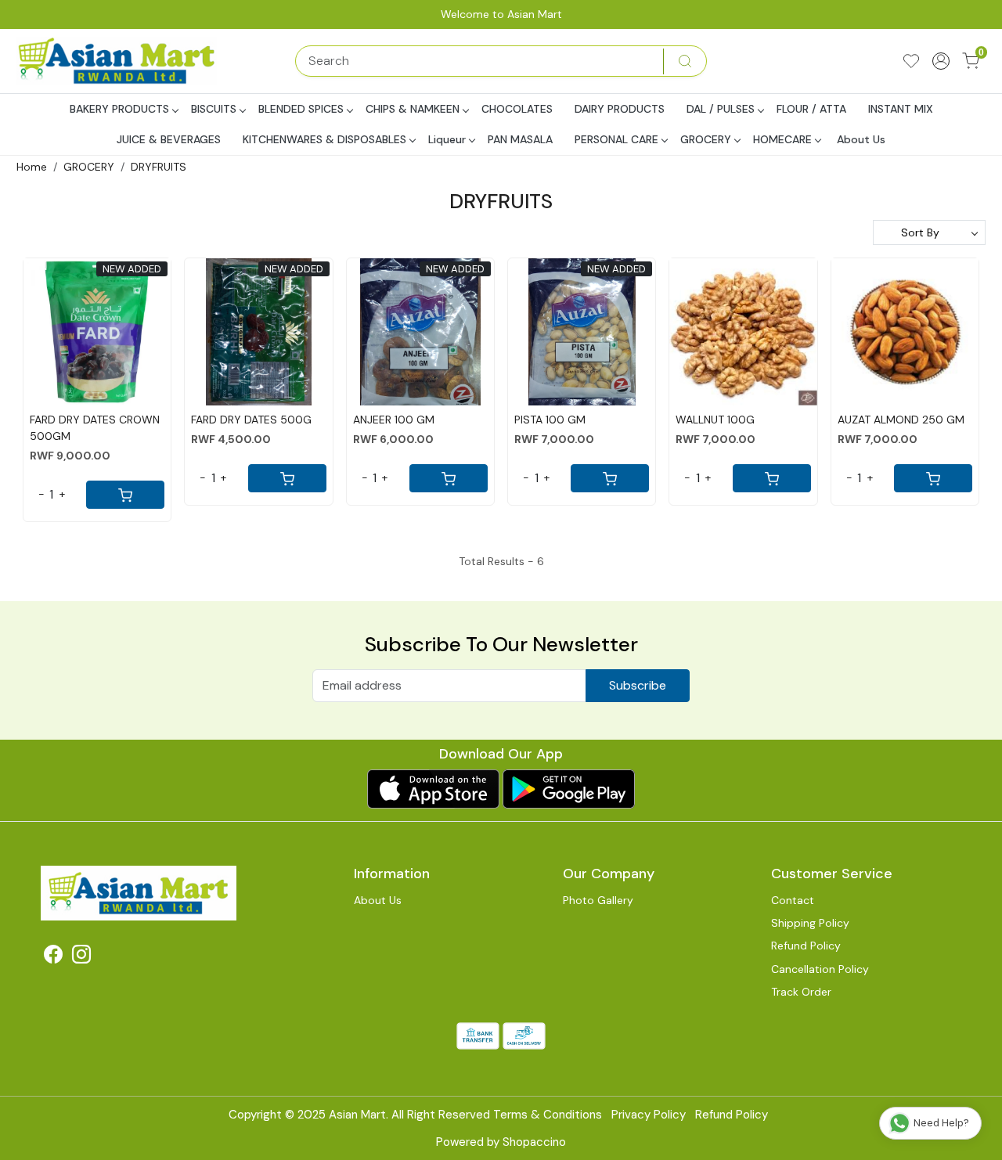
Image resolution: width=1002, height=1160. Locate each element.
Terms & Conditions (547, 1114)
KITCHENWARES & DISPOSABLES (324, 139)
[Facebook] (53, 957)
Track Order (801, 992)
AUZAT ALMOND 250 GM (901, 419)
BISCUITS (213, 109)
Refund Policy (806, 945)
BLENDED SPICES (301, 109)
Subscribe (637, 685)
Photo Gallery (598, 900)
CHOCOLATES (517, 109)
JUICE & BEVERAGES (169, 139)
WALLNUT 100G (715, 419)
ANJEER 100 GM (393, 419)
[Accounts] (941, 61)
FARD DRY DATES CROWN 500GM (95, 427)
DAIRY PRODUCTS (620, 109)
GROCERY (705, 139)
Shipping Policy (810, 923)
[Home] (118, 61)
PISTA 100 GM (550, 419)
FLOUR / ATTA (811, 109)
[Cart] (125, 495)
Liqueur (447, 139)
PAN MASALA (520, 139)
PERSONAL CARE (616, 139)
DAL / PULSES (721, 109)
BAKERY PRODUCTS (119, 109)
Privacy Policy (648, 1114)
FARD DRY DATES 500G (251, 419)
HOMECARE (782, 139)
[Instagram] (81, 957)
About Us (861, 139)
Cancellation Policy (820, 969)
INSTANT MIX (900, 109)
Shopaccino (534, 1142)
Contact (792, 900)
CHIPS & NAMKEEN (413, 109)
